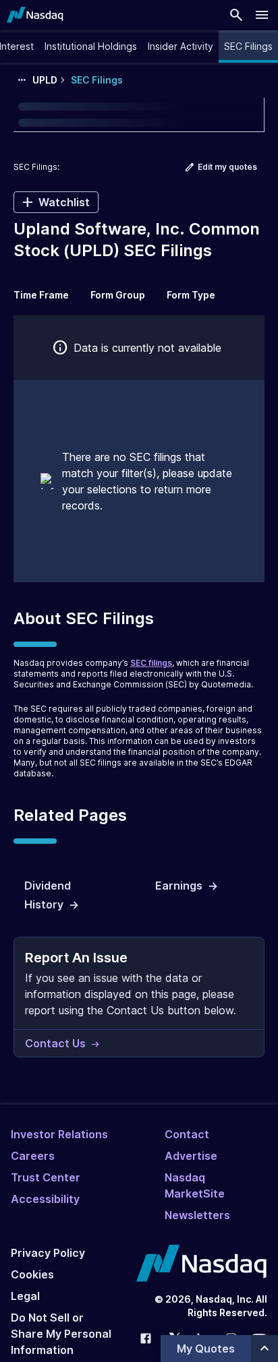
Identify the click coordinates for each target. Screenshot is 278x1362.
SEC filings (151, 663)
